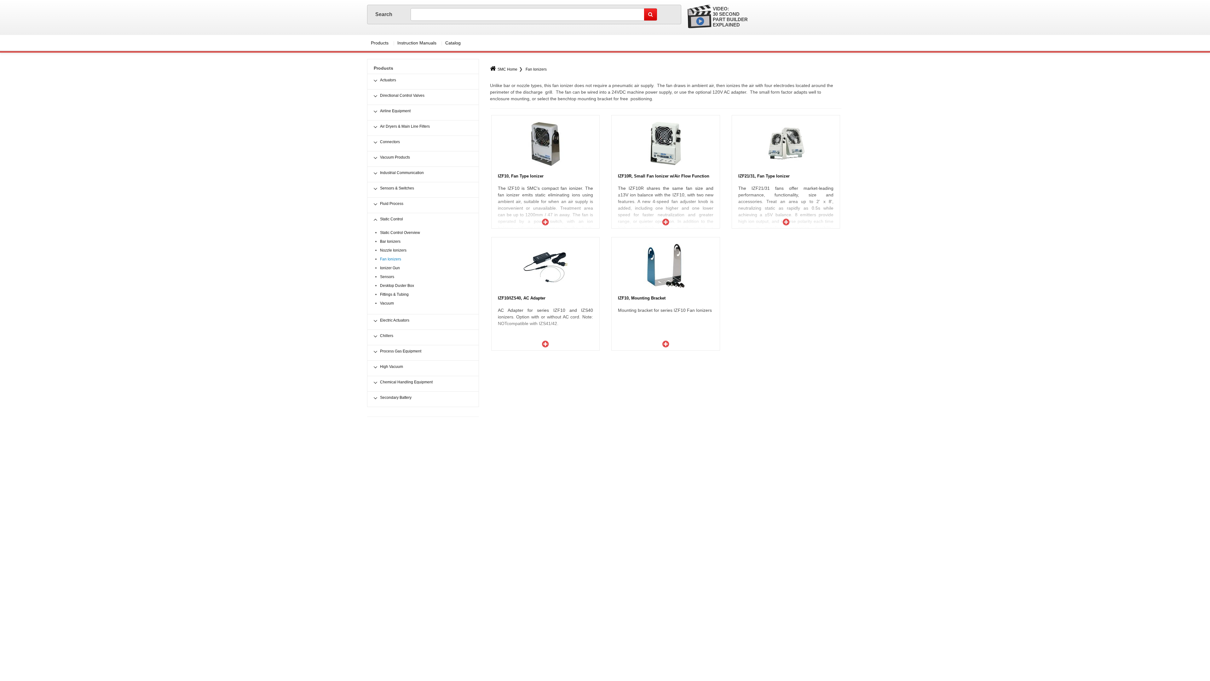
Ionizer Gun (390, 268)
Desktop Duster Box (397, 285)
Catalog (453, 42)
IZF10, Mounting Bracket (642, 298)
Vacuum (387, 303)
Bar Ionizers (390, 241)
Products (380, 42)
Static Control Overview (400, 232)
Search (384, 14)
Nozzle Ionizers (393, 250)
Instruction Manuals (416, 42)
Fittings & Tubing (394, 294)
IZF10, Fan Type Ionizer (521, 176)
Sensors (387, 277)
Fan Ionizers (536, 69)
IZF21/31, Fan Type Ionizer (764, 176)
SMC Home (507, 69)
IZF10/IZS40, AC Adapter (521, 298)
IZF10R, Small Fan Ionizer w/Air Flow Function (663, 176)
